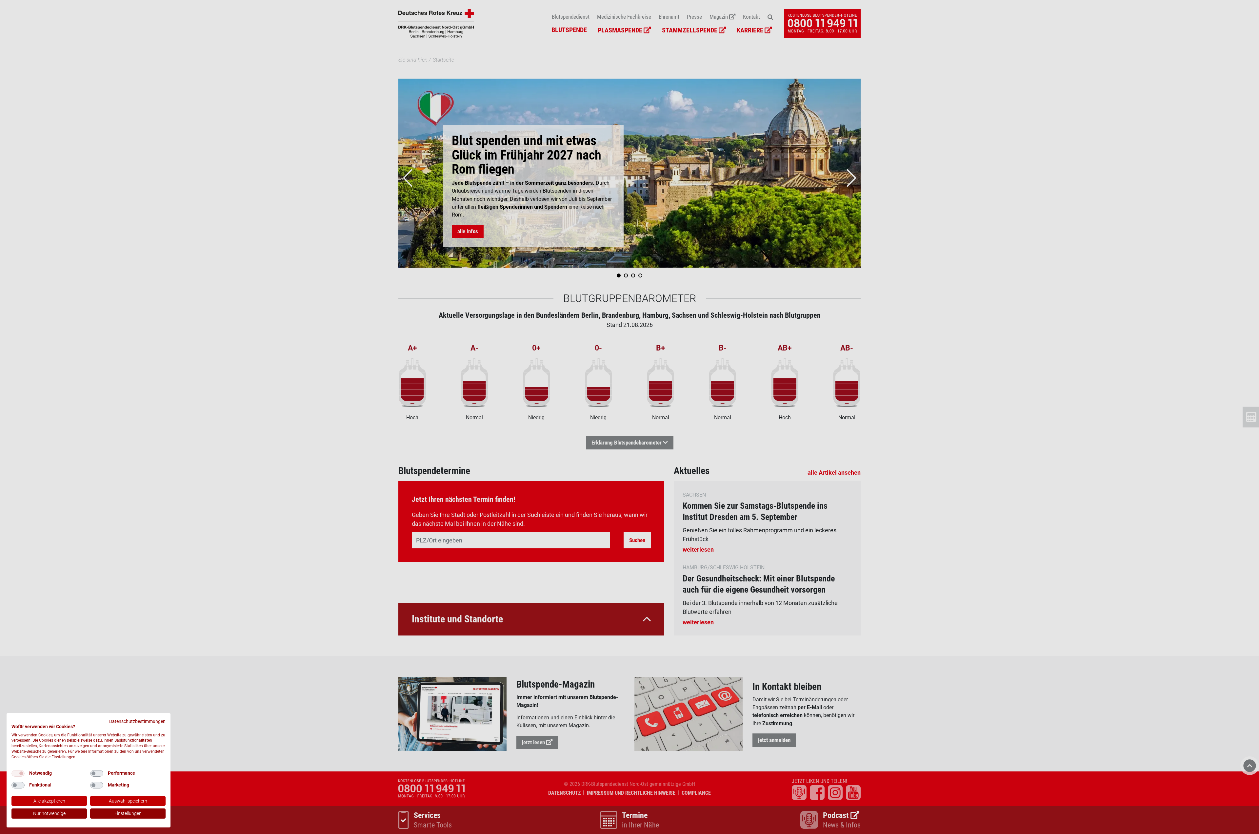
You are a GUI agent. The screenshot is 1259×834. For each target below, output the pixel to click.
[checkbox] (18, 773)
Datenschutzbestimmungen (137, 721)
